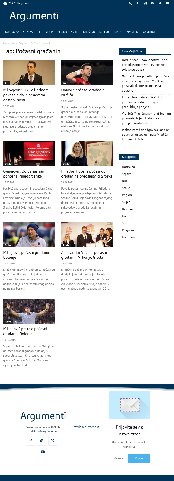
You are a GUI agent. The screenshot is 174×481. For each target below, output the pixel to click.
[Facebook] (137, 3)
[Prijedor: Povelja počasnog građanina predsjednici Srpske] (87, 153)
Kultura (104, 32)
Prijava (139, 458)
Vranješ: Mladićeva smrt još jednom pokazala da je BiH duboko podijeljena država (146, 118)
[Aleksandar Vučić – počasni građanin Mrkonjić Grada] (87, 234)
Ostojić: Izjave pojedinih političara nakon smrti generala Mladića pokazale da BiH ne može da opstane (145, 83)
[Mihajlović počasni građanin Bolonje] (29, 234)
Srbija (49, 32)
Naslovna (12, 32)
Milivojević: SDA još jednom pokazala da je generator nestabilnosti (26, 95)
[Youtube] (167, 3)
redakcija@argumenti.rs (43, 431)
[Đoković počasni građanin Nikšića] (87, 72)
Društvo (89, 32)
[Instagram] (145, 3)
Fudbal (8, 245)
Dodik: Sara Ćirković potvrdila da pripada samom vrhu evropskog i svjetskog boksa (144, 65)
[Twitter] (160, 3)
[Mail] (152, 3)
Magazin (132, 32)
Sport (118, 32)
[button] (130, 3)
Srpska (28, 32)
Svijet (75, 32)
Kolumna (148, 32)
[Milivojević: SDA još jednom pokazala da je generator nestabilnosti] (29, 72)
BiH (39, 32)
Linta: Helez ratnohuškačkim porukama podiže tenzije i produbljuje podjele (142, 102)
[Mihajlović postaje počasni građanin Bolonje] (29, 311)
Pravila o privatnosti (86, 427)
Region (62, 32)
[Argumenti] (43, 417)
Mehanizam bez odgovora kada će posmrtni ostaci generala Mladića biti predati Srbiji (145, 134)
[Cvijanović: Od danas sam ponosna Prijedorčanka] (29, 153)
